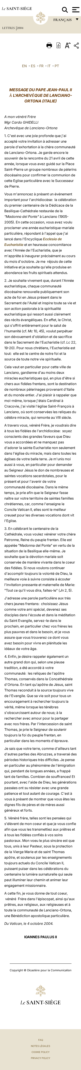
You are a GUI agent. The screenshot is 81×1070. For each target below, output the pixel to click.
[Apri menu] (75, 9)
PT (57, 66)
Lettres (9, 28)
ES (33, 66)
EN (24, 66)
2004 (20, 28)
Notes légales (40, 1046)
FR (41, 66)
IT (49, 66)
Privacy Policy (40, 1058)
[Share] (77, 46)
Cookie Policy (40, 1052)
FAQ (40, 1039)
